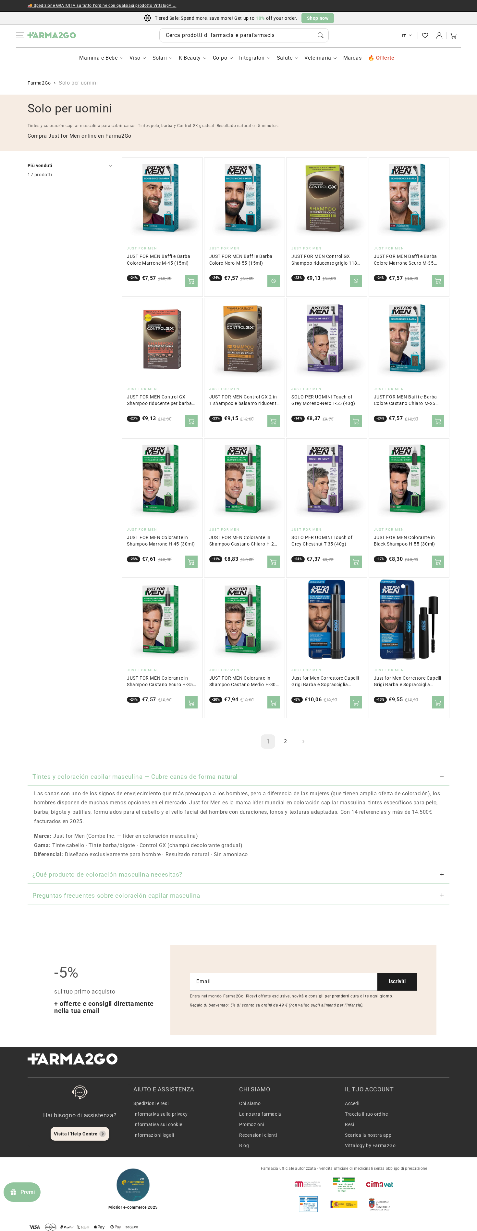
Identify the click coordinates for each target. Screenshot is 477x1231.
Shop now (318, 18)
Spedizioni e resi (150, 1103)
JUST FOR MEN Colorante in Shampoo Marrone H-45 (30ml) (161, 541)
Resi (349, 1124)
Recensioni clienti (258, 1135)
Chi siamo (250, 1103)
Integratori (252, 58)
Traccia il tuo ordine (366, 1114)
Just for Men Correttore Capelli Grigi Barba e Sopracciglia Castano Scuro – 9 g (325, 681)
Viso (134, 58)
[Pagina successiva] (303, 741)
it (404, 35)
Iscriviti (397, 981)
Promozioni (251, 1124)
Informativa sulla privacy (160, 1114)
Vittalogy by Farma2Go (370, 1145)
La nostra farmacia (260, 1114)
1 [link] (268, 741)
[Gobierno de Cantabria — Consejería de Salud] (379, 1204)
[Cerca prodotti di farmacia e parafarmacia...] (320, 35)
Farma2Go (39, 83)
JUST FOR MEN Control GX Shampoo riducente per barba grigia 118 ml (159, 400)
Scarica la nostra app (368, 1135)
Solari (160, 58)
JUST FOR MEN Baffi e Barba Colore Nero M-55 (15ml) (241, 260)
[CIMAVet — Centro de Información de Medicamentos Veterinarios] (379, 1184)
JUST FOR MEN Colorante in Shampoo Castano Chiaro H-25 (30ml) (243, 541)
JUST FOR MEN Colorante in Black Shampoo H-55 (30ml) (404, 541)
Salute (285, 58)
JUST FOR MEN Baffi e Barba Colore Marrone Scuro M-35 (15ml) (405, 260)
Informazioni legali (153, 1135)
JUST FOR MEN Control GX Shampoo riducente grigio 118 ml (324, 260)
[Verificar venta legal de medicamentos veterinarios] (308, 1204)
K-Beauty (190, 58)
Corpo (220, 58)
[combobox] (244, 35)
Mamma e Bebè (98, 58)
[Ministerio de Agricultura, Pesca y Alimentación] (344, 1204)
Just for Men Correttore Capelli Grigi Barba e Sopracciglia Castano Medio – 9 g (408, 681)
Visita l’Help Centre (76, 1133)
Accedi (352, 1103)
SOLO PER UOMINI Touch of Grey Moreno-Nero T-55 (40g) (323, 400)
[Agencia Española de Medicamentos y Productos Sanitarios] (308, 1184)
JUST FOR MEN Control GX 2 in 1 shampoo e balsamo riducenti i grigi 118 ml (243, 400)
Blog (244, 1145)
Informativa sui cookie (157, 1124)
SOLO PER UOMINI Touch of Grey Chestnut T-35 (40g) (321, 541)
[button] (453, 35)
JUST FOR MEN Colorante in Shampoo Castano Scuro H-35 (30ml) (160, 681)
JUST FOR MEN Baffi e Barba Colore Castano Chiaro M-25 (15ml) (405, 400)
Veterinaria (317, 58)
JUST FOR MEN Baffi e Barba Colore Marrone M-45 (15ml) (158, 260)
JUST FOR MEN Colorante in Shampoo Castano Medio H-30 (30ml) (242, 681)
